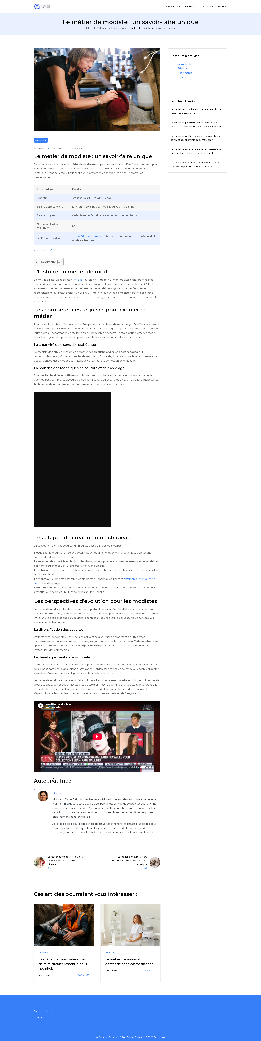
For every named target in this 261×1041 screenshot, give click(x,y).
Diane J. (41, 148)
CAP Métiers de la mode (87, 236)
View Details (44, 975)
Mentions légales (44, 1011)
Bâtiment (190, 6)
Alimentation (172, 6)
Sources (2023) (43, 250)
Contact (39, 1017)
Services (222, 6)
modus (78, 279)
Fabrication (206, 6)
